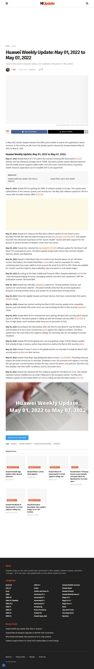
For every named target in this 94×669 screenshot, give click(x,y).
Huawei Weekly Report (70, 594)
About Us (9, 657)
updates (9, 299)
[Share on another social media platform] (86, 132)
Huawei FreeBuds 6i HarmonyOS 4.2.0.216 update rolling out (14, 507)
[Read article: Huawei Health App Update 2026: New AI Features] (15, 462)
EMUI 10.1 (9, 604)
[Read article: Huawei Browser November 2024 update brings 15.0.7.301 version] (37, 495)
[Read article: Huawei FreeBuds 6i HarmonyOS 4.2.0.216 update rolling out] (15, 495)
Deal (7, 591)
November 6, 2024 (12, 512)
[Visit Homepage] (47, 3)
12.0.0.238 (79, 318)
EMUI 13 (8, 613)
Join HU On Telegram (17, 437)
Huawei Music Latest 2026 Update (62, 179)
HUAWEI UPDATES (25, 444)
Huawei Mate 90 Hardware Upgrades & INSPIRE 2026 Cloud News (30, 633)
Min (14, 69)
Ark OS (8, 588)
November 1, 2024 (33, 515)
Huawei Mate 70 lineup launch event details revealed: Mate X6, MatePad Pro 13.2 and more (79, 476)
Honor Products (40, 610)
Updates (13, 46)
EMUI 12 (8, 610)
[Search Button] (87, 3)
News (64, 607)
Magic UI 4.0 (66, 604)
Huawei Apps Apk (13, 467)
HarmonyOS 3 (39, 597)
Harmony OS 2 (39, 594)
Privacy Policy (20, 657)
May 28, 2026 (31, 477)
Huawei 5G (38, 613)
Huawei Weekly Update (42, 444)
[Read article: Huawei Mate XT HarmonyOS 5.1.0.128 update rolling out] (58, 462)
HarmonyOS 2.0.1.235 (47, 248)
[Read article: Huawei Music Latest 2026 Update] (37, 462)
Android (9, 585)
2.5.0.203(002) (65, 358)
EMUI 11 (8, 607)
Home (7, 46)
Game (36, 588)
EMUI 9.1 (37, 585)
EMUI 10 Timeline (12, 601)
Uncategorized (68, 613)
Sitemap (32, 657)
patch (44, 330)
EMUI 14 (8, 616)
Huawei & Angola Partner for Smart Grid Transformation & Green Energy (32, 641)
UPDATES (57, 444)
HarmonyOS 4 (12, 500)
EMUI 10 (8, 597)
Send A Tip (42, 657)
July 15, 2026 (10, 479)
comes (46, 262)
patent (81, 273)
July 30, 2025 (53, 479)
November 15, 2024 (76, 484)
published (39, 285)
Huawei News (67, 588)
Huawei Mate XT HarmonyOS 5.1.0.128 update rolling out (57, 474)
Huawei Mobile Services (71, 585)
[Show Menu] (7, 3)
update (81, 307)
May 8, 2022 (23, 69)
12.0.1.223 (39, 194)
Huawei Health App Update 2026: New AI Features (14, 474)
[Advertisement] (47, 26)
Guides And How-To (41, 591)
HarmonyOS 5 (55, 467)
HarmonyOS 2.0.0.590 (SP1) (63, 237)
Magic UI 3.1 (66, 601)
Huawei (14, 444)
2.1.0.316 (79, 378)
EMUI (7, 594)
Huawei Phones (68, 591)
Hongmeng (38, 607)
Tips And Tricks (68, 610)
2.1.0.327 (78, 159)
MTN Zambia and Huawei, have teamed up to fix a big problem (28, 637)
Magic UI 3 (66, 597)
